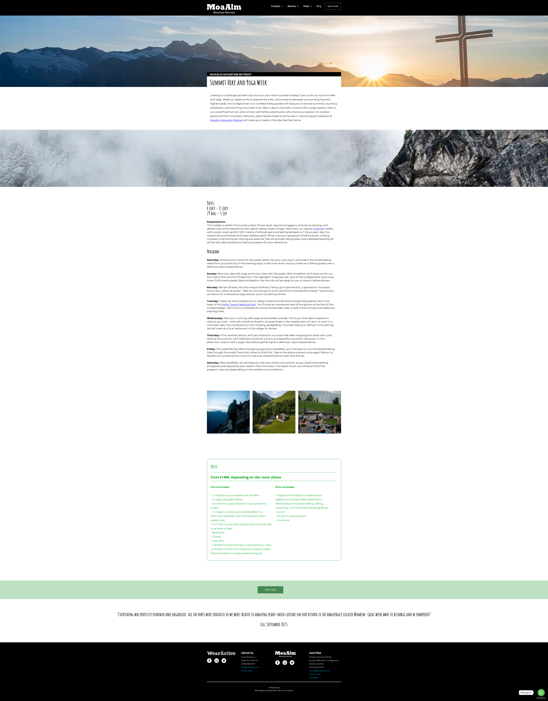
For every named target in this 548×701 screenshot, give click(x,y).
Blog (319, 6)
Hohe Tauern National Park (239, 304)
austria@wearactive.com (319, 671)
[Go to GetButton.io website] (541, 698)
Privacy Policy (247, 671)
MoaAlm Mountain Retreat (226, 120)
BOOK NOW (270, 590)
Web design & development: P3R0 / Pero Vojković (274, 691)
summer (319, 228)
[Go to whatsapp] (541, 692)
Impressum (314, 677)
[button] (277, 6)
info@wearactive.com (250, 667)
